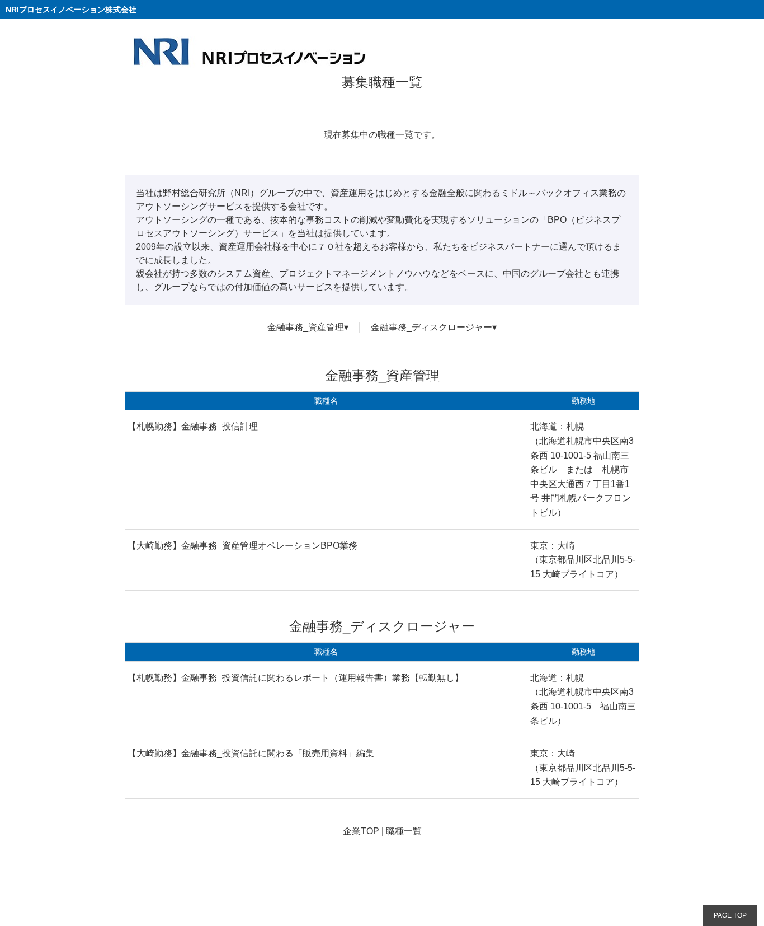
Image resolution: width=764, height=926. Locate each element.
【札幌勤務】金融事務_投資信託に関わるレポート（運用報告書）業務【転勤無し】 (296, 677)
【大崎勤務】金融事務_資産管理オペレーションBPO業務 (242, 545)
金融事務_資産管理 (305, 327)
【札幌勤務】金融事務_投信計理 (193, 426)
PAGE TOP (730, 915)
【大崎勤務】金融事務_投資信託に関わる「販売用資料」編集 (251, 753)
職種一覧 (404, 831)
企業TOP (361, 831)
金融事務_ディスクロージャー (431, 327)
